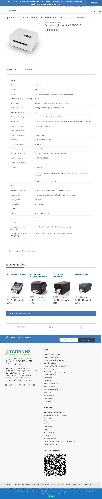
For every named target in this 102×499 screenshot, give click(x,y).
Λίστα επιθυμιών (49, 432)
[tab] (11, 70)
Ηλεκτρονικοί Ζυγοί (50, 375)
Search (91, 11)
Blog (45, 430)
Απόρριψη (94, 3)
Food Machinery (49, 398)
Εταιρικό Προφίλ (49, 421)
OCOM (46, 23)
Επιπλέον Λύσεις (49, 401)
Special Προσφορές (50, 395)
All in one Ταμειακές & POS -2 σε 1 (55, 360)
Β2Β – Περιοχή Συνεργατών (53, 412)
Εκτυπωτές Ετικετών (51, 18)
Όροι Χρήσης (48, 435)
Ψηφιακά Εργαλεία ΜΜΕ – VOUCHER (55, 415)
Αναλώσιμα (47, 392)
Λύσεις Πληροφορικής (51, 383)
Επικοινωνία (48, 427)
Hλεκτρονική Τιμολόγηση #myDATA (55, 366)
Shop (22, 18)
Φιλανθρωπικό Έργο (50, 438)
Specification (29, 69)
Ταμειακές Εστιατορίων (51, 357)
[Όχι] (100, 494)
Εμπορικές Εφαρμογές (51, 369)
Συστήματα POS (49, 378)
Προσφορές (47, 418)
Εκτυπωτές (34, 18)
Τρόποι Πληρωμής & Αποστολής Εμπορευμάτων (59, 441)
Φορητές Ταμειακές (50, 363)
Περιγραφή (11, 69)
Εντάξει (51, 496)
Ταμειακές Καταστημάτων (52, 354)
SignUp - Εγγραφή (86, 340)
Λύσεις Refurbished (50, 386)
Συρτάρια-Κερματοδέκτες (52, 389)
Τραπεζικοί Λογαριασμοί (51, 444)
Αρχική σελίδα (10, 18)
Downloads (47, 424)
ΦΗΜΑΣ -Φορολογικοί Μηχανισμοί (55, 372)
